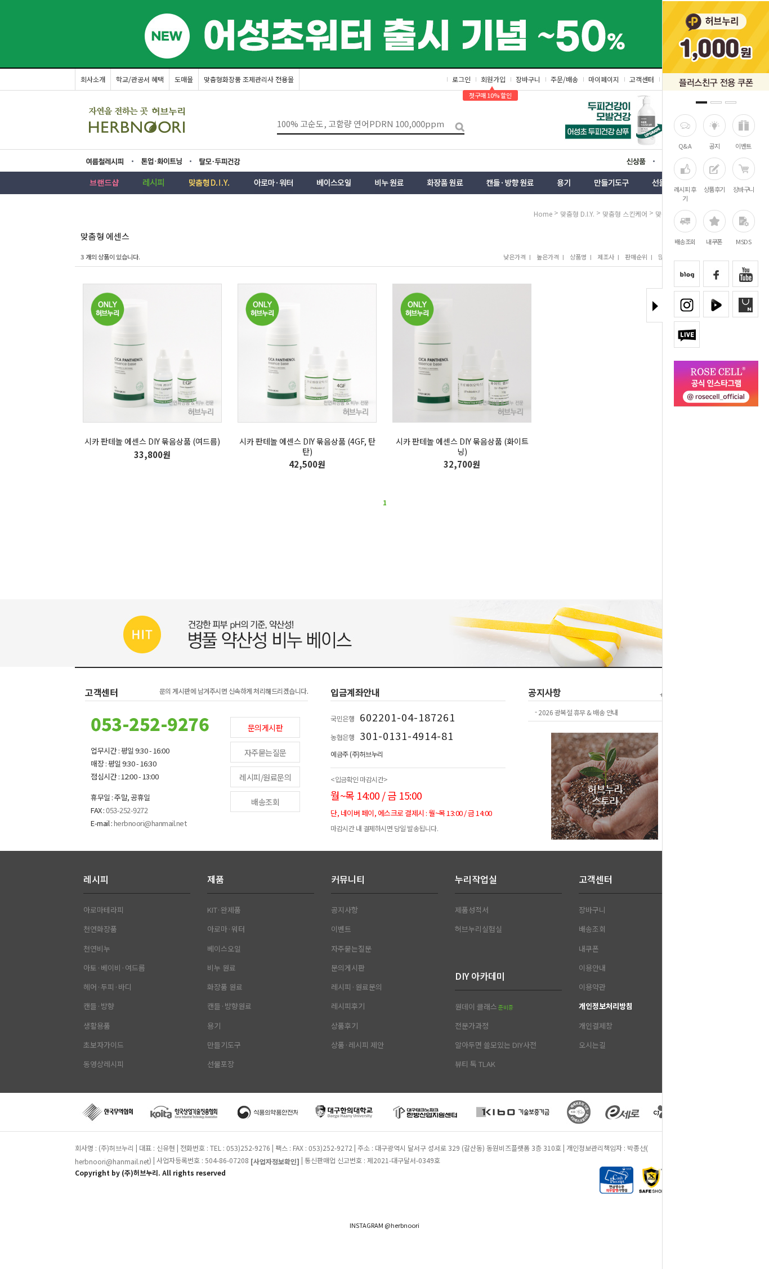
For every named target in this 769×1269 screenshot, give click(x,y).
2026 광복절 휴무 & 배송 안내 (578, 712)
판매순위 (636, 256)
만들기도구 (224, 1045)
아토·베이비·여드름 (114, 967)
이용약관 (592, 987)
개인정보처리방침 (606, 1006)
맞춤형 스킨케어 (625, 213)
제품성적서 (472, 909)
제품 (215, 879)
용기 (214, 1025)
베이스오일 (224, 948)
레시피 (96, 879)
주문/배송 (564, 79)
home (543, 213)
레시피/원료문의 (265, 777)
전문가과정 (472, 1025)
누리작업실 (476, 879)
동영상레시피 (103, 1064)
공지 (714, 145)
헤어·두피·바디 (107, 987)
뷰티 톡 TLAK (475, 1064)
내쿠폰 (714, 241)
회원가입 (493, 79)
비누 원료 (221, 967)
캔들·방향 (98, 1006)
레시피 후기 (685, 193)
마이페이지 (603, 79)
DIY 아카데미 (480, 976)
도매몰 (184, 79)
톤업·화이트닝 (164, 161)
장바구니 (743, 188)
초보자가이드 (103, 1045)
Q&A (685, 145)
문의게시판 (265, 727)
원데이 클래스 (484, 1006)
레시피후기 (348, 1006)
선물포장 (220, 1064)
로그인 (461, 79)
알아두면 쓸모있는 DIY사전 (495, 1045)
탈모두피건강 (227, 161)
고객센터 (641, 79)
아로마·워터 (226, 929)
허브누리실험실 (478, 929)
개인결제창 (595, 1025)
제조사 (605, 256)
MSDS (743, 241)
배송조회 (685, 241)
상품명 (578, 256)
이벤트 (743, 145)
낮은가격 (514, 256)
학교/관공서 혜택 (140, 79)
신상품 (639, 163)
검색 (456, 124)
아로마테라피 (103, 909)
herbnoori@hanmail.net (112, 1161)
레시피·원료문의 (356, 987)
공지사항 (344, 909)
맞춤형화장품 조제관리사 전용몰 (249, 79)
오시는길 (592, 1045)
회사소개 (93, 79)
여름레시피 (112, 161)
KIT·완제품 (224, 909)
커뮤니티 (348, 879)
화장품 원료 (225, 987)
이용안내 (592, 967)
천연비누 (96, 948)
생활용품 (96, 1025)
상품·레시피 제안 (357, 1045)
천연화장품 (100, 929)
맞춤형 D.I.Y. (578, 213)
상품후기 (714, 188)
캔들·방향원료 (229, 1006)
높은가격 (547, 256)
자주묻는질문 (265, 752)
